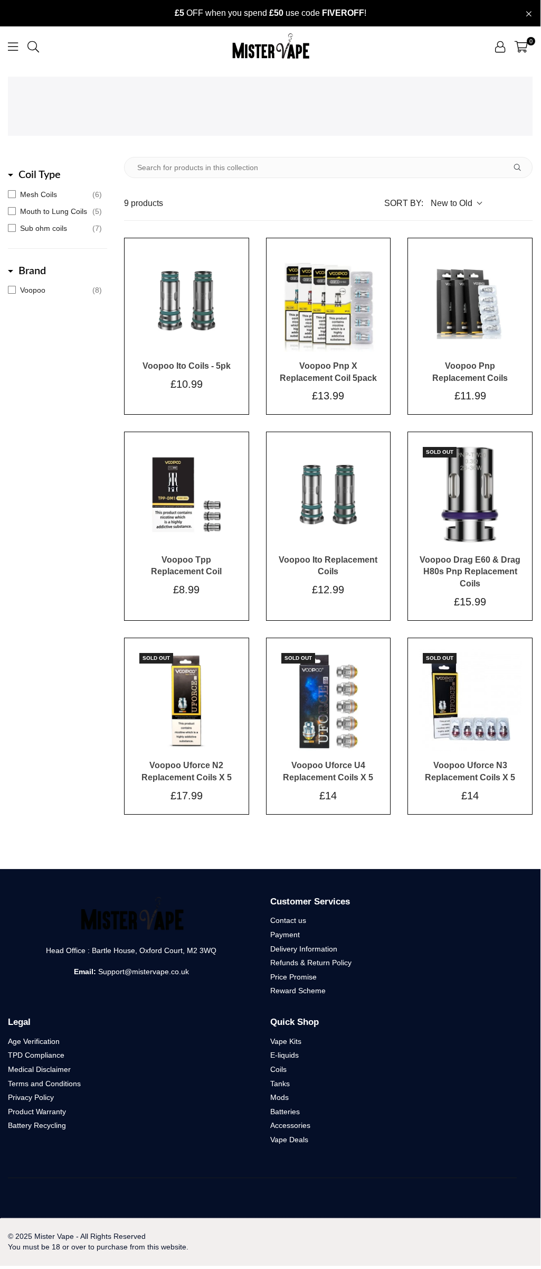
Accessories (290, 1125)
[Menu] (13, 46)
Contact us (288, 920)
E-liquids (284, 1055)
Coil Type (39, 175)
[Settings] (500, 46)
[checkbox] (55, 194)
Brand (32, 271)
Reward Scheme (298, 990)
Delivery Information (303, 949)
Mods (279, 1097)
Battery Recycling (37, 1125)
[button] (521, 46)
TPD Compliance (36, 1055)
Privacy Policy (31, 1097)
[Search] (33, 46)
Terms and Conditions (44, 1083)
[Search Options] (521, 167)
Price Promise (293, 977)
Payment (285, 934)
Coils (278, 1069)
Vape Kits (285, 1041)
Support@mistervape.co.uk (142, 971)
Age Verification (34, 1041)
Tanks (280, 1083)
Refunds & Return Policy (311, 962)
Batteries (285, 1111)
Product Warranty (37, 1111)
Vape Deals (289, 1139)
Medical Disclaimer (39, 1069)
